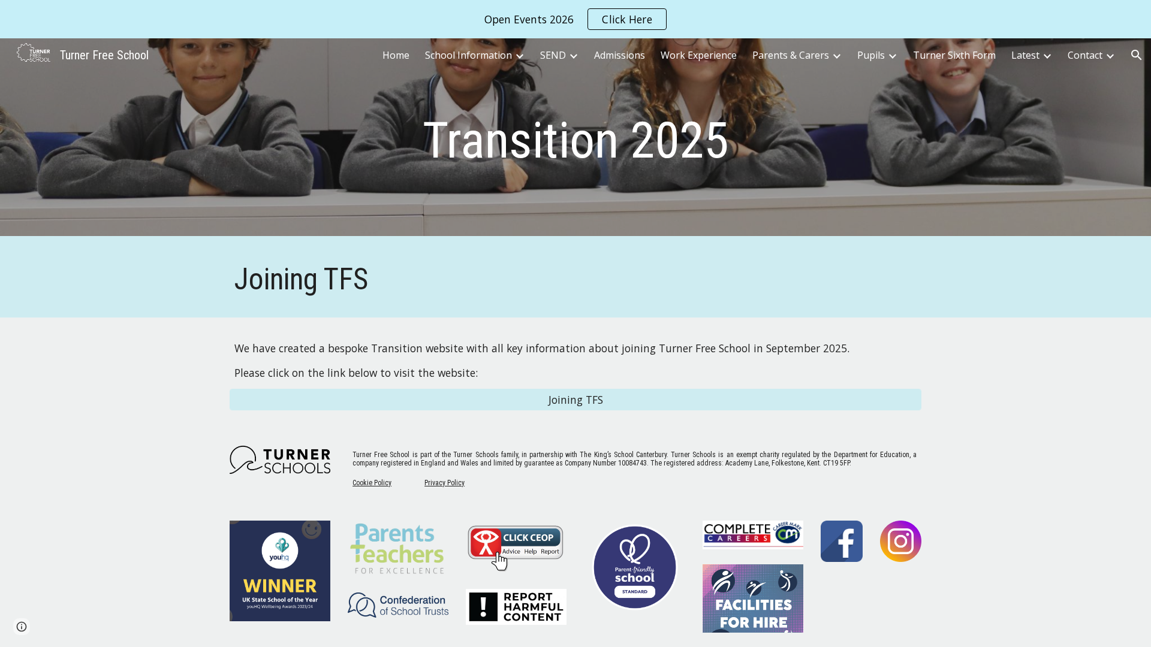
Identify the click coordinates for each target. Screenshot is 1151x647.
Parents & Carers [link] (790, 55)
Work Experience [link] (699, 55)
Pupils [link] (871, 55)
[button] (1136, 55)
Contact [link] (1085, 55)
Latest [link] (1025, 55)
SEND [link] (553, 55)
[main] (575, 140)
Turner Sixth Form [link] (954, 55)
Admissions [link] (619, 55)
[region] (575, 19)
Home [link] (395, 55)
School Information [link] (468, 55)
